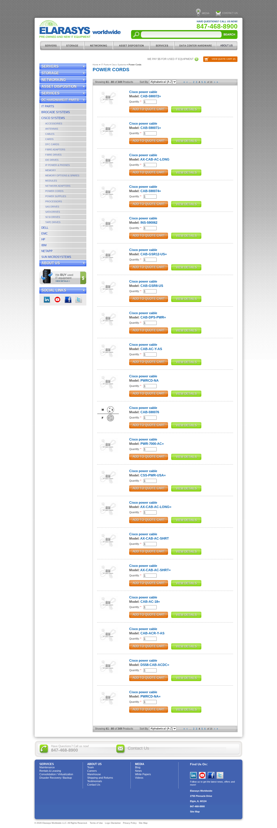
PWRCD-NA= (150, 696)
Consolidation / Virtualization (56, 774)
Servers (50, 45)
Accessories (53, 123)
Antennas (51, 128)
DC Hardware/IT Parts (195, 45)
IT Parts (47, 106)
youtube (57, 299)
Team (90, 767)
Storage (72, 45)
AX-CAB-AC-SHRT (154, 538)
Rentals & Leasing (50, 770)
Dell (44, 227)
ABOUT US (227, 45)
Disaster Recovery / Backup (55, 777)
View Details (186, 109)
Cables (49, 134)
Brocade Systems (55, 112)
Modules (51, 180)
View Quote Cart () (223, 59)
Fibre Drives (53, 154)
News (138, 770)
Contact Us (230, 13)
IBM (44, 245)
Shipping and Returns (100, 777)
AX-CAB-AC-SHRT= (155, 570)
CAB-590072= (150, 96)
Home (95, 64)
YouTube (202, 775)
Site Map (195, 811)
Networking (98, 45)
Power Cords (54, 191)
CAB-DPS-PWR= (153, 317)
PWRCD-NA (149, 380)
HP (43, 239)
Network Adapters (57, 186)
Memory (50, 170)
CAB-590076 (149, 412)
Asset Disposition (131, 45)
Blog (137, 767)
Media (205, 13)
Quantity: (135, 101)
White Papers (143, 774)
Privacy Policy (130, 823)
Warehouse (94, 774)
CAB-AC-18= (150, 601)
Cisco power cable (143, 92)
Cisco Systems (53, 118)
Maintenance (47, 767)
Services (162, 45)
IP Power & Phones (57, 165)
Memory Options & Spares (62, 175)
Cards (49, 139)
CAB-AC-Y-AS (151, 349)
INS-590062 (148, 222)
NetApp (47, 251)
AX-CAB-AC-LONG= (155, 507)
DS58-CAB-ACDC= (154, 665)
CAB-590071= (150, 128)
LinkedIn (46, 299)
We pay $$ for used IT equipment (170, 59)
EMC (44, 233)
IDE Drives (51, 160)
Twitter (78, 299)
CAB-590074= (150, 191)
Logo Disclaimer (113, 823)
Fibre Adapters (55, 149)
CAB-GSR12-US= (153, 254)
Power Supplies (55, 196)
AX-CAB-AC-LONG (154, 159)
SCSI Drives (52, 217)
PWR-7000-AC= (152, 443)
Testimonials (94, 781)
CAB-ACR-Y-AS (152, 633)
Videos (139, 777)
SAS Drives (52, 206)
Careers (92, 770)
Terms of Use (96, 823)
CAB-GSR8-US (151, 286)
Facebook (68, 299)
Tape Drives (52, 222)
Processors (53, 201)
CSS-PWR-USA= (153, 475)
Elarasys (80, 29)
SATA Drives (52, 212)
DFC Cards (52, 144)
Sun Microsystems (56, 257)
